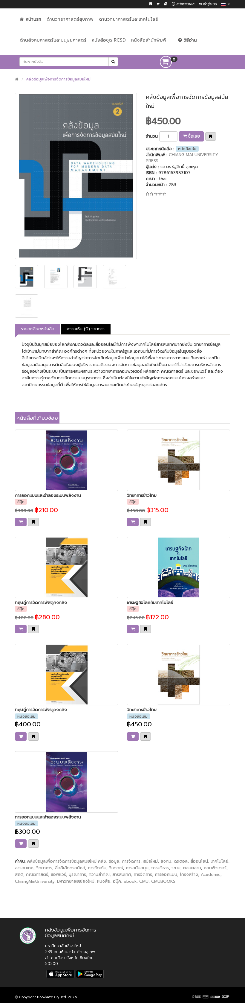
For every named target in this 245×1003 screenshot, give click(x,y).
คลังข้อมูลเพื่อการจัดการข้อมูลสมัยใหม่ (58, 79)
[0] (166, 62)
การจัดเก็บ (97, 868)
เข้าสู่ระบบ (209, 4)
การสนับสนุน (137, 868)
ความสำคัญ (99, 874)
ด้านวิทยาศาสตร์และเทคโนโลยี (128, 19)
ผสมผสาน (192, 868)
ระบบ (176, 868)
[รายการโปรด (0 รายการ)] (150, 4)
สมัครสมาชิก (184, 4)
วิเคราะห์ (116, 868)
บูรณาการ (77, 874)
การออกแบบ (166, 874)
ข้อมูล (114, 861)
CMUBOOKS (163, 881)
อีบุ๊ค (117, 881)
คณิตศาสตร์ (37, 874)
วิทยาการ (44, 868)
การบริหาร (160, 868)
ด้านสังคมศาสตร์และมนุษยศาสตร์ (53, 40)
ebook (130, 881)
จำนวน (152, 136)
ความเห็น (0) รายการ (86, 329)
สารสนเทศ (24, 868)
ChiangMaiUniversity (34, 881)
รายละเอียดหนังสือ (37, 329)
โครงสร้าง (189, 874)
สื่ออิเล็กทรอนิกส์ (70, 868)
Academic (210, 874)
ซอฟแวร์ (58, 874)
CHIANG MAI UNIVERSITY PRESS (182, 158)
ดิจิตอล (181, 861)
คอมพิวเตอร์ (215, 868)
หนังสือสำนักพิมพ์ (148, 40)
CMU (143, 881)
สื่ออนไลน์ (199, 861)
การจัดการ (131, 861)
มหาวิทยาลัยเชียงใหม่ (75, 881)
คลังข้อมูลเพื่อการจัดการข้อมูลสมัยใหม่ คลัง (66, 861)
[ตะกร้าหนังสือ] (158, 4)
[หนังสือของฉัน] (165, 4)
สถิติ (19, 874)
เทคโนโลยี (219, 861)
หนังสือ (103, 881)
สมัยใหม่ (150, 861)
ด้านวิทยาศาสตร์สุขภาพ (70, 19)
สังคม (165, 861)
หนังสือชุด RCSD (109, 40)
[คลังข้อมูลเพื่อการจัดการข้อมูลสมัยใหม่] (76, 176)
